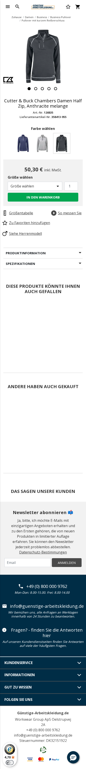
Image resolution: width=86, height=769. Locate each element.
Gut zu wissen (18, 687)
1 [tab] (29, 88)
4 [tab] (48, 88)
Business (42, 17)
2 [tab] (35, 88)
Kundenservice (18, 662)
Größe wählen (20, 177)
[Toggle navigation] (8, 6)
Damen (29, 17)
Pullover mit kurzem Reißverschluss (43, 20)
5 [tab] (55, 88)
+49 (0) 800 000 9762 (46, 586)
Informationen (19, 674)
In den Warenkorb (43, 197)
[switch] (10, 762)
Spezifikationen (20, 263)
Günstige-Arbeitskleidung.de (43, 713)
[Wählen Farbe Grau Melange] (43, 144)
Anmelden (67, 562)
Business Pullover (60, 17)
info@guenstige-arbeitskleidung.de (47, 606)
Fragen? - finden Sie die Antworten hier (47, 632)
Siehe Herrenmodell (25, 233)
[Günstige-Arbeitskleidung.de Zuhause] (43, 6)
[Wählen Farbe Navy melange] (24, 144)
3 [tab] (42, 88)
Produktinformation (26, 253)
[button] (73, 757)
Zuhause (16, 17)
